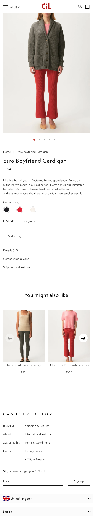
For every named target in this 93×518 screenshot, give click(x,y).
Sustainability (11, 442)
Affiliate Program (35, 459)
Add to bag (15, 236)
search (80, 6)
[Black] (6, 209)
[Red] (19, 209)
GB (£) (14, 7)
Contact (8, 451)
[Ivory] (33, 209)
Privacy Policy (33, 451)
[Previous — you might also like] (9, 338)
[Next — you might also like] (83, 338)
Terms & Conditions (37, 442)
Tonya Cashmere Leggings (24, 365)
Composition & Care (16, 259)
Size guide (28, 221)
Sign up (79, 481)
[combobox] (46, 498)
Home (7, 152)
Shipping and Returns (16, 267)
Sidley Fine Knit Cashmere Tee (69, 365)
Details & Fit (11, 250)
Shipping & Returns (37, 426)
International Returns (38, 434)
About (7, 434)
